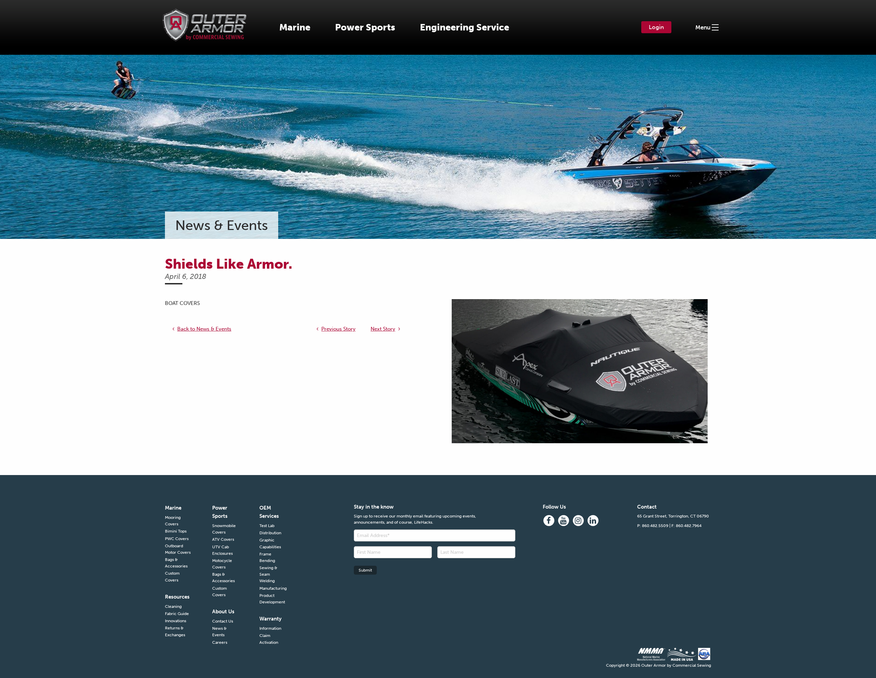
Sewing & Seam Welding (268, 574)
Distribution (270, 532)
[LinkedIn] (593, 520)
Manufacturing (272, 588)
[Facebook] (548, 520)
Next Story (383, 329)
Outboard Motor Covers (178, 549)
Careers (219, 642)
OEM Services (269, 512)
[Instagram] (578, 520)
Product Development (272, 598)
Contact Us (222, 621)
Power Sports (365, 27)
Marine (294, 27)
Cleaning (173, 606)
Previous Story (338, 329)
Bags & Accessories (176, 562)
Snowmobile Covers (224, 529)
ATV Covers (223, 539)
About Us (223, 612)
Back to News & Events (204, 329)
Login (656, 27)
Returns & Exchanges (175, 631)
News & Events (219, 631)
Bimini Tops (175, 531)
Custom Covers (172, 576)
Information (270, 628)
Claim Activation (268, 638)
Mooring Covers (173, 520)
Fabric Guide (177, 613)
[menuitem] (295, 27)
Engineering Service (464, 27)
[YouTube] (563, 520)
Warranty (270, 619)
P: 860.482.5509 (652, 525)
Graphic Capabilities (270, 543)
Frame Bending (267, 557)
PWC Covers (177, 538)
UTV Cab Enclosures (222, 550)
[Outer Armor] (204, 20)
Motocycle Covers (222, 564)
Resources (177, 597)
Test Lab (266, 525)
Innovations (175, 620)
